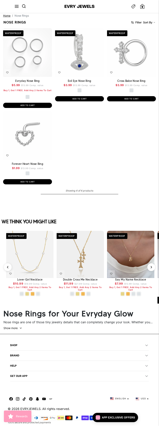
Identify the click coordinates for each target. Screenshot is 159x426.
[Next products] (151, 267)
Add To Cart (38, 71)
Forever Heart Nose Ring (27, 164)
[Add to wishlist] (7, 72)
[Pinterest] (31, 399)
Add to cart (27, 105)
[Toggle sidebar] (133, 6)
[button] (16, 6)
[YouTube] (44, 399)
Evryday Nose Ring (27, 81)
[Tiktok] (24, 399)
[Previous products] (8, 267)
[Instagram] (17, 399)
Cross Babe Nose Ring (131, 81)
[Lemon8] (50, 399)
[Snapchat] (37, 399)
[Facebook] (11, 399)
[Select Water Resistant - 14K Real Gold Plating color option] (27, 294)
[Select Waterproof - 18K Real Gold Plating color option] (32, 294)
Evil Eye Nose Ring (79, 81)
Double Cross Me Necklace (80, 279)
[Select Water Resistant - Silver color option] (27, 173)
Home (6, 15)
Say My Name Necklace (130, 279)
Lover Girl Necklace (30, 279)
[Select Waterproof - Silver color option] (27, 97)
